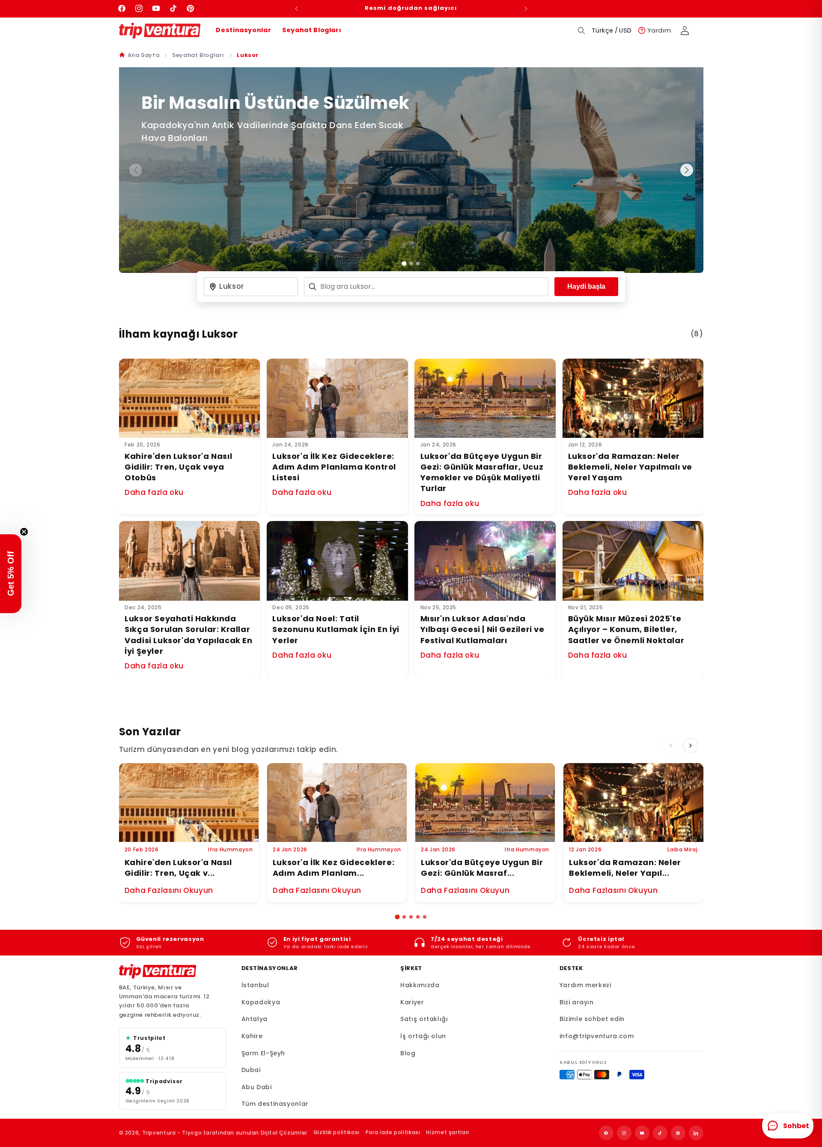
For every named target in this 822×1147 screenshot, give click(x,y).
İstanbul (255, 985)
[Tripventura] (157, 971)
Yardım (659, 30)
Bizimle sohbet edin (592, 1019)
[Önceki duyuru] (296, 8)
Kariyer (412, 1002)
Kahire (252, 1036)
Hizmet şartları (447, 1132)
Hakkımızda (419, 985)
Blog (408, 1053)
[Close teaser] (24, 531)
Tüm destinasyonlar (275, 1103)
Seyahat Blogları (311, 30)
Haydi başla (586, 286)
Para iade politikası (393, 1132)
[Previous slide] (671, 745)
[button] (582, 30)
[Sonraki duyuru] (526, 8)
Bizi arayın (577, 1002)
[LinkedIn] (696, 1133)
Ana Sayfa (144, 55)
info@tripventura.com (597, 1036)
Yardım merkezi (585, 985)
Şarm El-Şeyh (263, 1053)
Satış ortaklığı (424, 1019)
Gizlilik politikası (336, 1132)
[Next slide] (686, 170)
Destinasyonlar (243, 30)
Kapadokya (260, 1002)
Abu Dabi (256, 1087)
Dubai (251, 1070)
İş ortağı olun (423, 1036)
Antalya (254, 1019)
